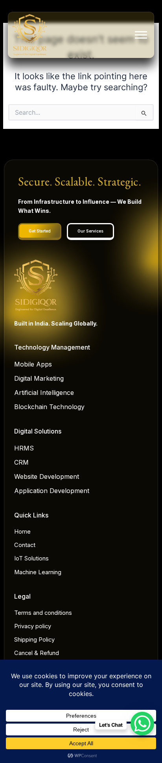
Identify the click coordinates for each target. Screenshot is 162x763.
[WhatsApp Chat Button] (142, 723)
